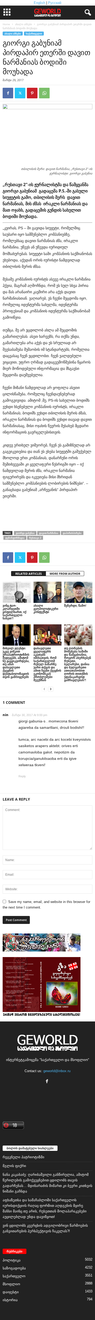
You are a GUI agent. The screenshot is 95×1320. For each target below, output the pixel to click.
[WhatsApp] (44, 93)
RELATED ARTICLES (28, 574)
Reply (22, 776)
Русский (54, 3)
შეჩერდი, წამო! (75, 605)
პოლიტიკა (12, 1260)
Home (6, 24)
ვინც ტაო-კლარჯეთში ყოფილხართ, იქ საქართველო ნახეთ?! (14, 611)
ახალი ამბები (23, 24)
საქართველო (34, 33)
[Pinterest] (32, 93)
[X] (20, 93)
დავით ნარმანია (48, 533)
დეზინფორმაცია (15, 538)
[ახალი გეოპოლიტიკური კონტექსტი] (48, 592)
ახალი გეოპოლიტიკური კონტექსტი (46, 608)
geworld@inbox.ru (56, 1071)
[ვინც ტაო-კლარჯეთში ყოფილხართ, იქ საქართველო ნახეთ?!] (17, 592)
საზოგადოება (14, 1268)
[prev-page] (44, 689)
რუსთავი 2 (35, 538)
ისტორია (10, 1300)
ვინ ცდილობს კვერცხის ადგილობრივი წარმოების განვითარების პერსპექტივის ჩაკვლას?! (45, 1228)
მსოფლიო (11, 1284)
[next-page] (50, 689)
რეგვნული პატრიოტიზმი (23, 1157)
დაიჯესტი (11, 1292)
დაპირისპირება (72, 533)
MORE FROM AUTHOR (65, 574)
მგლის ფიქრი (14, 1166)
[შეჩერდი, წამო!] (78, 592)
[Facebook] (8, 93)
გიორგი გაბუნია (25, 533)
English (39, 3)
